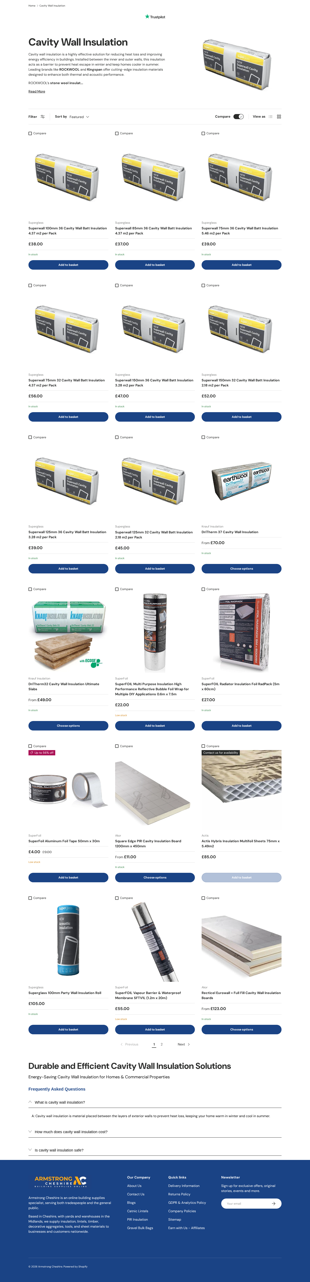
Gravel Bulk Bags (140, 1228)
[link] (129, 1044)
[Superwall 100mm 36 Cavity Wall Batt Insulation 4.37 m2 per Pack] (68, 177)
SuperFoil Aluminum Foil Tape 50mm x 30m (64, 841)
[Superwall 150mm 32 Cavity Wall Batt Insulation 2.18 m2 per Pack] (242, 329)
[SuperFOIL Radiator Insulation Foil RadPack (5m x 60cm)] (242, 633)
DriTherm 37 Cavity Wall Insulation (230, 532)
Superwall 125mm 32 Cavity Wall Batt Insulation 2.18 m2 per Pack (154, 534)
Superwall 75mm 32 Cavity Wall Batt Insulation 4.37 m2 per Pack (66, 382)
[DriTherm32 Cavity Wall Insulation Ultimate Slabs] (68, 633)
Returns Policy (179, 1194)
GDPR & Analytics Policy (187, 1202)
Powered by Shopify (75, 1266)
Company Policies (182, 1211)
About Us (134, 1186)
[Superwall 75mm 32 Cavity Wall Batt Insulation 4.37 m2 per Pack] (68, 329)
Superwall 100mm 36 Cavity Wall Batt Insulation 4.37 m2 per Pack (67, 230)
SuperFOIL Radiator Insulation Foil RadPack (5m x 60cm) (240, 686)
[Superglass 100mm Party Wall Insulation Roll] (68, 942)
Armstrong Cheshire (50, 1266)
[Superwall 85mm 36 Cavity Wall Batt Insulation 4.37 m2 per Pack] (155, 177)
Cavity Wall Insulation (52, 5)
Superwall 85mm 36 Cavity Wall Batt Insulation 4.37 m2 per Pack (153, 230)
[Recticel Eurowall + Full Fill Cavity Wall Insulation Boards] (242, 942)
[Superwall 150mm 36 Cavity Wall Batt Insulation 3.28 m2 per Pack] (155, 329)
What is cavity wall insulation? (60, 1102)
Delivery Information (183, 1186)
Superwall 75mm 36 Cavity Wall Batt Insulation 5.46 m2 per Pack (240, 230)
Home (31, 5)
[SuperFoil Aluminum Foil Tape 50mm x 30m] (68, 790)
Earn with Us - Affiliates (186, 1228)
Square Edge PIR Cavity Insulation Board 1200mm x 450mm (148, 843)
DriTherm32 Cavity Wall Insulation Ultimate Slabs (63, 686)
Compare (222, 116)
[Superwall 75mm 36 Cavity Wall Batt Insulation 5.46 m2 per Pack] (242, 177)
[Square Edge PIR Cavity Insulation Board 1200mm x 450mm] (155, 790)
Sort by (61, 116)
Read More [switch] (36, 91)
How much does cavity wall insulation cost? (71, 1132)
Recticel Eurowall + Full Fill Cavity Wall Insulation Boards (241, 995)
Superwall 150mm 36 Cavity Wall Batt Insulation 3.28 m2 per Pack (154, 382)
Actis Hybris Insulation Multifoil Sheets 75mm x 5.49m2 (241, 843)
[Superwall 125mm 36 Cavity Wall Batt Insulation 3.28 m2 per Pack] (68, 481)
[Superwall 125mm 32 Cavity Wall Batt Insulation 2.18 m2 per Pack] (155, 481)
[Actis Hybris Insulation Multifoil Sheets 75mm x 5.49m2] (242, 790)
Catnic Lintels (137, 1211)
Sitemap (174, 1219)
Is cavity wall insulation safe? (59, 1150)
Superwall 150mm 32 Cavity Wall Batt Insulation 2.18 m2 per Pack (241, 382)
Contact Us (135, 1194)
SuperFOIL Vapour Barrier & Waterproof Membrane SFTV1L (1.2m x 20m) (148, 995)
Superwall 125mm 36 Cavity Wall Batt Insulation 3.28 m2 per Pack (67, 534)
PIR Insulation (137, 1219)
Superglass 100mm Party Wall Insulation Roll (64, 993)
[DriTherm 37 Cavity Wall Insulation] (242, 481)
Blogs (131, 1202)
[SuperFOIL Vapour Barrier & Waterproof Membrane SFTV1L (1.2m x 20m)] (155, 942)
